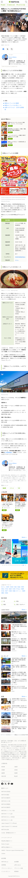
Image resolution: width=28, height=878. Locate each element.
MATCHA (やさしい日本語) (8, 817)
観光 (5, 604)
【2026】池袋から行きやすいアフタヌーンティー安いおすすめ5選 (19, 700)
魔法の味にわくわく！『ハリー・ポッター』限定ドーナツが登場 (19, 633)
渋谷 (3, 590)
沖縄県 (16, 773)
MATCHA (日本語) (5, 791)
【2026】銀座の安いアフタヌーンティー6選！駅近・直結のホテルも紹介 (19, 721)
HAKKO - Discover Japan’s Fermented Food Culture (12, 852)
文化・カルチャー (20, 604)
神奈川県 (3, 776)
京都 (12, 586)
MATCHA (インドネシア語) (8, 810)
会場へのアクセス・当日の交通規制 (14, 108)
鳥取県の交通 (12, 4)
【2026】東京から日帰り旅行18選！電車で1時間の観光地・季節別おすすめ (19, 660)
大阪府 (16, 766)
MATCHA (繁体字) (5, 797)
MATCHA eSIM (5, 829)
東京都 (3, 766)
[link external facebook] (2, 784)
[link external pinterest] (9, 784)
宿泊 (3, 588)
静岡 (24, 590)
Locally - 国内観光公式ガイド (8, 832)
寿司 (23, 586)
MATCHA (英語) (5, 794)
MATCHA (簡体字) (5, 807)
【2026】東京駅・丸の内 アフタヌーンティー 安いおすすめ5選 (19, 707)
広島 (14, 588)
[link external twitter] (5, 784)
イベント (12, 488)
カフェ (3, 586)
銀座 (11, 588)
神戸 (7, 590)
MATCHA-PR (7, 507)
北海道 (16, 770)
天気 (7, 588)
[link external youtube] (12, 784)
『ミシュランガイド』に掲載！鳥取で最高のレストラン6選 (17, 136)
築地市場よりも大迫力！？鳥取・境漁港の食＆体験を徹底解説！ (17, 129)
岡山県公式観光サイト (6, 840)
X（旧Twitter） (9, 452)
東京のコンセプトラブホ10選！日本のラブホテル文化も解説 (19, 688)
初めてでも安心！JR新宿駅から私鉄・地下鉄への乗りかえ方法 (19, 667)
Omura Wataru (13, 57)
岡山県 (16, 776)
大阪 (15, 586)
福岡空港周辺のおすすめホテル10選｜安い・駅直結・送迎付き (19, 728)
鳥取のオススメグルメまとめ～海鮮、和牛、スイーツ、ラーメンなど (17, 123)
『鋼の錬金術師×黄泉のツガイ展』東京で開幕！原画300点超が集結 (19, 626)
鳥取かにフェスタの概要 (12, 103)
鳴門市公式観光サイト (6, 847)
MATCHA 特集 (21, 4)
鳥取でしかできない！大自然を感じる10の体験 (17, 142)
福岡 (23, 588)
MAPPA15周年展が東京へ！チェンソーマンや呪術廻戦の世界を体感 (19, 647)
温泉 (19, 586)
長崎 (11, 590)
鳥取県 (3, 4)
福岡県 (3, 773)
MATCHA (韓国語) (5, 804)
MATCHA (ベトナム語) (6, 813)
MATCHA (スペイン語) (6, 820)
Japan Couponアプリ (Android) (9, 826)
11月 (19, 488)
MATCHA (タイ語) (5, 801)
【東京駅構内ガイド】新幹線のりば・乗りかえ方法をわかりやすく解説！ (19, 681)
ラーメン (19, 590)
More (24, 537)
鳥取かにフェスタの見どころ (13, 105)
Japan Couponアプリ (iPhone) (9, 823)
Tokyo (18, 588)
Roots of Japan (5, 844)
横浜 (3, 592)
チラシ (17, 260)
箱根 (14, 590)
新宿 (7, 592)
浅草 (8, 586)
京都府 (3, 770)
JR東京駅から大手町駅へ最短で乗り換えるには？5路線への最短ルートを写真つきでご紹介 (19, 674)
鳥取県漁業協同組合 (20, 257)
